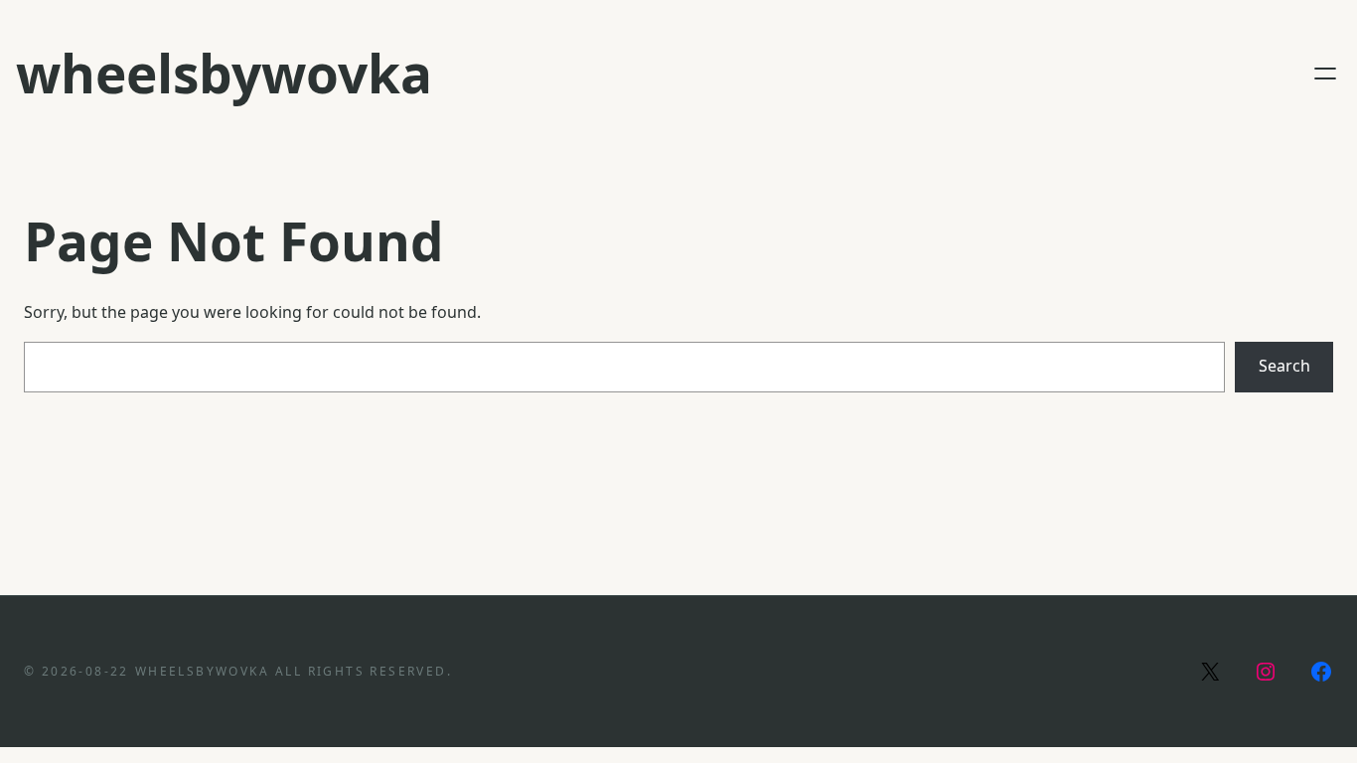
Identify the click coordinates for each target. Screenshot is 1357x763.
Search (1284, 366)
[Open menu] (1325, 73)
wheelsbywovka (224, 73)
